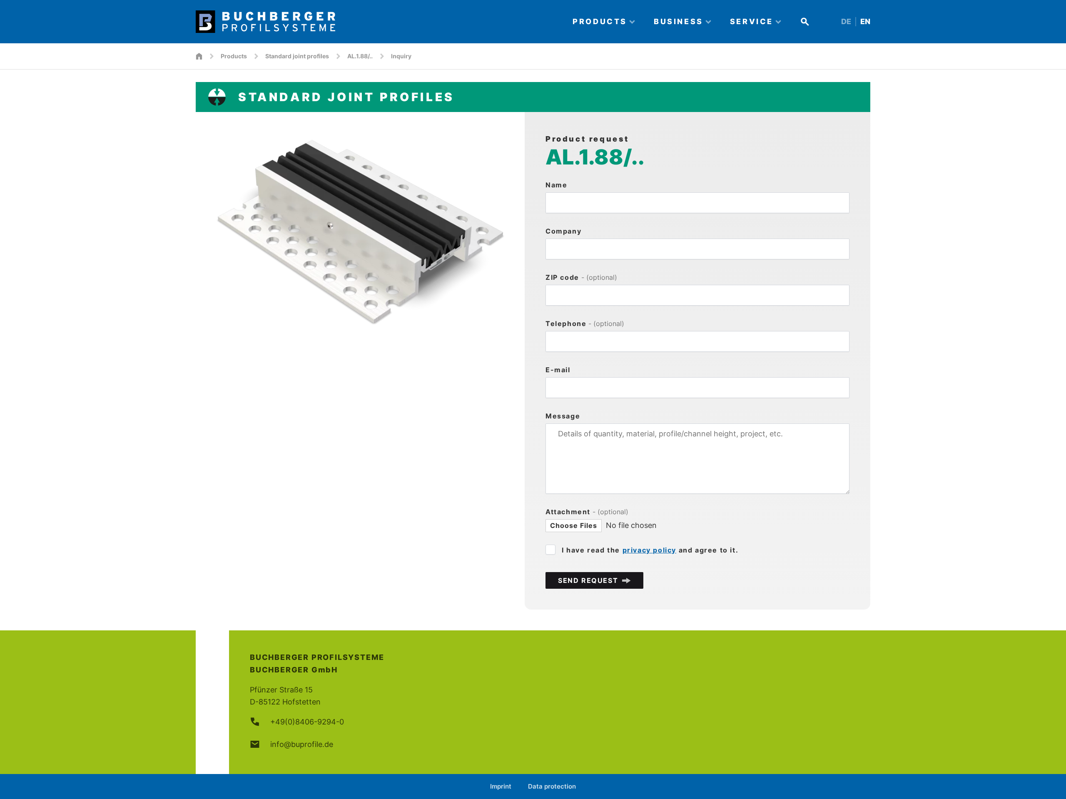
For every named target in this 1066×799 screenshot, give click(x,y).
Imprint (500, 786)
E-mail (557, 370)
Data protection (552, 786)
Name (556, 185)
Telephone (584, 323)
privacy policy (649, 550)
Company (563, 231)
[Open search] (805, 21)
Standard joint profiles (297, 56)
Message (562, 416)
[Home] (377, 21)
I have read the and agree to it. (650, 550)
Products (234, 56)
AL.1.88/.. (360, 56)
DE (846, 21)
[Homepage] (199, 56)
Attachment (586, 512)
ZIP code (581, 277)
